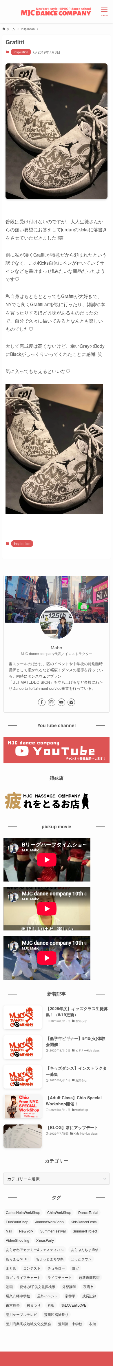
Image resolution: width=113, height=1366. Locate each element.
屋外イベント (47, 1295)
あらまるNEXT (17, 1258)
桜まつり (34, 1305)
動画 (9, 1286)
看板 (51, 1305)
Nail (9, 1230)
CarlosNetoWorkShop (23, 1212)
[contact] (71, 702)
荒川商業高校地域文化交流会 (28, 1323)
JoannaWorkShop (49, 1221)
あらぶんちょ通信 (85, 1249)
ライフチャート (60, 1277)
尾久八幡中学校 (18, 1295)
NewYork (26, 1230)
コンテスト (32, 1268)
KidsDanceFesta (84, 1221)
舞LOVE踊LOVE (73, 1305)
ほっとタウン (81, 1258)
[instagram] (51, 702)
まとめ (11, 1268)
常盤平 (70, 1295)
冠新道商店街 (89, 1277)
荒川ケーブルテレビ (21, 1314)
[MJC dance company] (56, 11)
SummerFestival (53, 1230)
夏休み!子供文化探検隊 (37, 1286)
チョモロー (56, 1268)
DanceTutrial (88, 1212)
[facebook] (41, 702)
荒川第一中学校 (70, 1323)
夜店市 (88, 1286)
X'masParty (45, 1240)
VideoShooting (17, 1240)
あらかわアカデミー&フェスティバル (35, 1249)
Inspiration (21, 52)
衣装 (92, 1323)
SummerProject (85, 1230)
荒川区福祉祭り (56, 1314)
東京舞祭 (13, 1305)
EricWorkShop (17, 1221)
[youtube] (61, 702)
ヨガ (75, 1268)
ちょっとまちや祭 (50, 1258)
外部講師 (69, 1286)
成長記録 (89, 1295)
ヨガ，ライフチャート (23, 1277)
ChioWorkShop (59, 1212)
